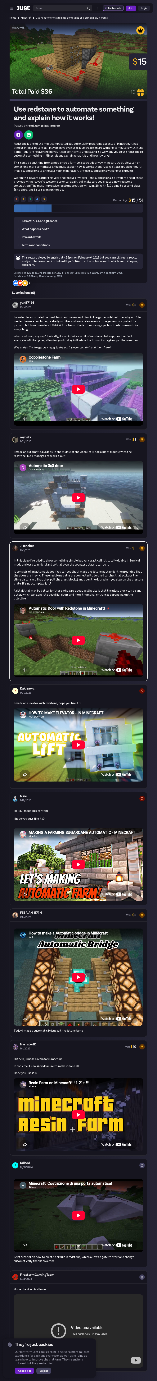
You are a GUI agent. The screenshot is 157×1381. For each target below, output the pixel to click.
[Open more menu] (97, 8)
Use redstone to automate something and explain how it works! (72, 18)
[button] (78, 221)
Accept (23, 1371)
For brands (114, 8)
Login (144, 8)
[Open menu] (11, 8)
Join (130, 8)
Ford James (35, 126)
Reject (43, 1371)
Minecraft (26, 18)
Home (13, 18)
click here (28, 265)
